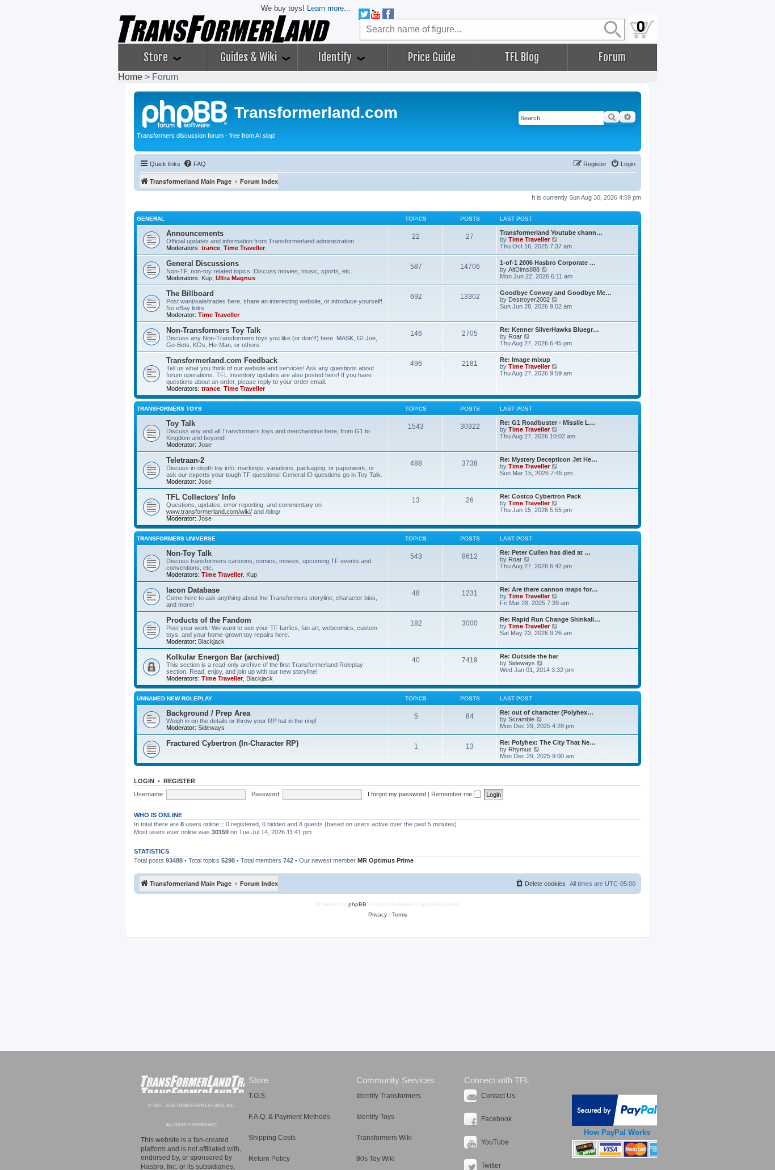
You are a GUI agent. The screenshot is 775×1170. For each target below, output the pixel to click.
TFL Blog (521, 57)
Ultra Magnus (235, 277)
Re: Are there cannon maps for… (549, 589)
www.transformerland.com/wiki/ (209, 511)
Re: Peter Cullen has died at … (545, 552)
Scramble (521, 719)
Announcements (195, 233)
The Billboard (190, 293)
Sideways (521, 663)
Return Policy (269, 1159)
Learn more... (329, 8)
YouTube (495, 1142)
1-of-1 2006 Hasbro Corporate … (548, 262)
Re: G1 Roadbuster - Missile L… (547, 422)
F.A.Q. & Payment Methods (289, 1117)
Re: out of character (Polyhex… (546, 712)
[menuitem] (194, 164)
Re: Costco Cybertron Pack (540, 496)
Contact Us (498, 1096)
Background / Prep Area (208, 713)
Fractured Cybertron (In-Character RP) (232, 743)
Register (179, 781)
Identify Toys (375, 1117)
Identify (336, 57)
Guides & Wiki (249, 57)
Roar (515, 336)
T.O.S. (257, 1096)
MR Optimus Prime (385, 860)
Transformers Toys (169, 409)
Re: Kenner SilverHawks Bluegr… (549, 329)
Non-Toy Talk (189, 553)
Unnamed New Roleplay (174, 698)
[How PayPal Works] (617, 1110)
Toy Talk (180, 423)
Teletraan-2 (185, 460)
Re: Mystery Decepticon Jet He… (548, 459)
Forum (612, 57)
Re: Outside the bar (529, 656)
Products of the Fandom (208, 620)
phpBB (357, 904)
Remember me (452, 794)
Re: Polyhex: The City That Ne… (548, 742)
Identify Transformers (388, 1096)
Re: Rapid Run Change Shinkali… (550, 619)
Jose (205, 444)
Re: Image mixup (525, 359)
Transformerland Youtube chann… (551, 232)
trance (210, 247)
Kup (206, 277)
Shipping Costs (272, 1138)
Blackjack (211, 641)
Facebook (496, 1119)
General (151, 219)
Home (130, 77)
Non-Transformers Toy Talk (213, 330)
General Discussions (202, 263)
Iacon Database (193, 590)
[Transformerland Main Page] (185, 112)
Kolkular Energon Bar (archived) (222, 657)
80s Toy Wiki (375, 1159)
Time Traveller (244, 247)
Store (157, 57)
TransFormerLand (193, 1084)
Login (144, 781)
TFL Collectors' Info (200, 497)
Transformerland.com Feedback (221, 360)
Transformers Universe (176, 538)
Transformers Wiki (384, 1138)
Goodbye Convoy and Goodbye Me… (556, 292)
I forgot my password (397, 794)
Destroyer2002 (529, 299)
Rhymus (520, 749)
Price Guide (432, 57)
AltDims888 (524, 269)
